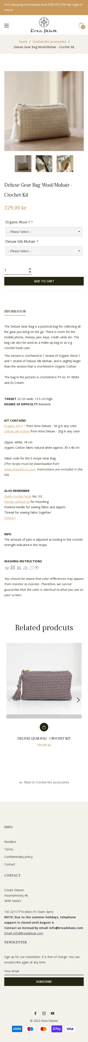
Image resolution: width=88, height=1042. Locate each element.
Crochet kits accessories (49, 42)
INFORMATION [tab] (15, 311)
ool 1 (15, 426)
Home (23, 42)
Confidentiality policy (18, 857)
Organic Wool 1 (17, 222)
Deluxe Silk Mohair (20, 241)
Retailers (10, 842)
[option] (44, 700)
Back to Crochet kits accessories (46, 782)
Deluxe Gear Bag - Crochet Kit (44, 738)
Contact (9, 864)
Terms (8, 849)
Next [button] (78, 700)
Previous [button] (9, 700)
